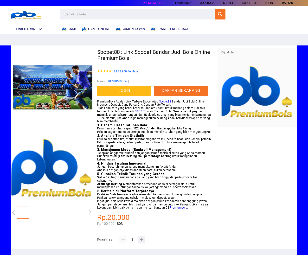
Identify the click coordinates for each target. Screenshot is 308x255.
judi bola (207, 3)
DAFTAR (287, 3)
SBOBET (140, 111)
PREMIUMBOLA (153, 3)
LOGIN (269, 3)
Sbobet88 (165, 101)
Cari (220, 14)
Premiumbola (178, 207)
